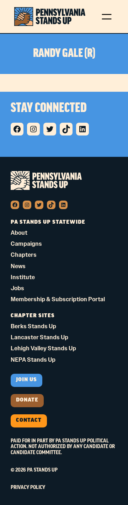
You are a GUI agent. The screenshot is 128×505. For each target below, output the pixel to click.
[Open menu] (107, 17)
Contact (29, 420)
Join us (26, 380)
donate (27, 400)
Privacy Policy (28, 487)
